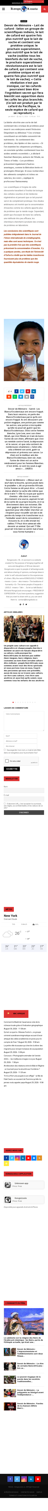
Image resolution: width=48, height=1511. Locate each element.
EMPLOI (39, 1492)
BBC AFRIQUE (19, 1013)
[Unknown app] (8, 1187)
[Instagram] (24, 1479)
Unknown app (21, 1183)
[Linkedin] (31, 1479)
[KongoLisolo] (8, 1202)
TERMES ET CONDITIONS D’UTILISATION (23, 1495)
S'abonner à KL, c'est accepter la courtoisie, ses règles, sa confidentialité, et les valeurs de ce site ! (23, 806)
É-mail (6, 795)
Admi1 (13, 116)
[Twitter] (17, 1479)
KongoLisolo (21, 1198)
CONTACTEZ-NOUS (27, 1492)
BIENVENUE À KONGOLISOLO (22, 3)
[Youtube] (38, 1479)
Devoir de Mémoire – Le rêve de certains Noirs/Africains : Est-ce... (30, 1365)
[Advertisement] (24, 291)
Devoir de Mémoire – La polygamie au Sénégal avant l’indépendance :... (30, 1392)
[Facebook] (10, 1479)
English (29, 1)
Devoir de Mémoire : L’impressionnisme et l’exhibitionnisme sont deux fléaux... (30, 1352)
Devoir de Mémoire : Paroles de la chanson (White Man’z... (30, 1405)
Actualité (23, 21)
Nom (6, 787)
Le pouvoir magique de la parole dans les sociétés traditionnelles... (29, 1379)
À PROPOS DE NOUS (11, 1492)
